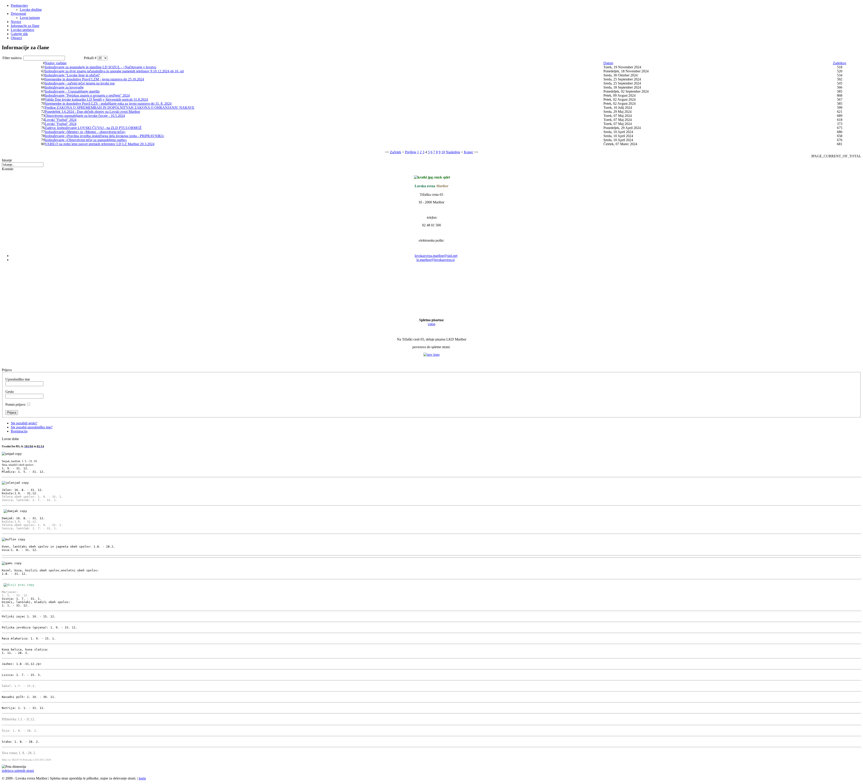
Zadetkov (839, 63)
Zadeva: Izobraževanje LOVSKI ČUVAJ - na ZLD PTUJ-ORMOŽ (93, 128)
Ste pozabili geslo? (24, 423)
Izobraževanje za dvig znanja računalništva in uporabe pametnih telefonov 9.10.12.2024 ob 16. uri (114, 71)
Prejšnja (410, 152)
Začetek (395, 152)
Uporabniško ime (17, 379)
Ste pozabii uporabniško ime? (32, 427)
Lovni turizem (30, 18)
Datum (608, 63)
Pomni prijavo (15, 404)
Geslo (9, 392)
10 (443, 152)
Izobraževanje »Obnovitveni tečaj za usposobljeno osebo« (86, 140)
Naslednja (453, 152)
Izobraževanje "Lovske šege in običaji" (72, 75)
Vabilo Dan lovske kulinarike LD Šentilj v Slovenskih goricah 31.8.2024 (96, 99)
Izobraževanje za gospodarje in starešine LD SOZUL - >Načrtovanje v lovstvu (100, 67)
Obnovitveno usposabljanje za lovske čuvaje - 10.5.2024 (85, 116)
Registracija (19, 431)
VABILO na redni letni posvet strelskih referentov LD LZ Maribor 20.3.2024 (99, 144)
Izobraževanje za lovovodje (64, 87)
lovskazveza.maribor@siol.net (436, 256)
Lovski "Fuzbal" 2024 (60, 120)
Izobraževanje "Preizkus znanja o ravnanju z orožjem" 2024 (87, 95)
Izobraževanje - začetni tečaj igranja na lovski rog (80, 83)
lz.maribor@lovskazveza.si (435, 260)
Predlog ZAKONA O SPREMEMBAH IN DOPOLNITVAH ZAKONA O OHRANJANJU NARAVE (119, 107)
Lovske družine (31, 9)
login (142, 778)
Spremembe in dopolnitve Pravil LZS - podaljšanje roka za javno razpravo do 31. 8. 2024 (108, 103)
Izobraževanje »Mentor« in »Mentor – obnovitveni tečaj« (85, 132)
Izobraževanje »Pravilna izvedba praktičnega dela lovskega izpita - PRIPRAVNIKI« (104, 136)
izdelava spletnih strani (18, 771)
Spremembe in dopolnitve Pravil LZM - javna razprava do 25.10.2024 (94, 79)
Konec (468, 152)
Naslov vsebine (56, 63)
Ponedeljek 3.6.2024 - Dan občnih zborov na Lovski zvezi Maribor (92, 112)
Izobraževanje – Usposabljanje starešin (72, 91)
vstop (431, 324)
